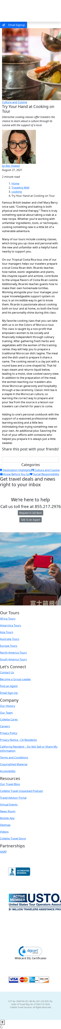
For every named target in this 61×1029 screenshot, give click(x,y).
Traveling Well (20, 187)
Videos (4, 832)
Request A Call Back (30, 512)
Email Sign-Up (9, 693)
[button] (30, 951)
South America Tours (13, 659)
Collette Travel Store (13, 838)
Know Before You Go (16, 474)
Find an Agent (9, 686)
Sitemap (5, 825)
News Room (7, 811)
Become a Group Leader (15, 679)
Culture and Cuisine (14, 102)
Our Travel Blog (10, 784)
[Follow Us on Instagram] (23, 607)
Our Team (6, 713)
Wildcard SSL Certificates (30, 958)
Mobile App (7, 818)
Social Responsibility (46, 474)
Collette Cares (9, 719)
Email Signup (16, 25)
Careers (5, 726)
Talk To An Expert (30, 519)
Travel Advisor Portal (13, 798)
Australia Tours (9, 639)
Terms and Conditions (14, 757)
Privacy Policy (8, 733)
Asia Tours (6, 632)
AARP (3, 852)
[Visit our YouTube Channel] (37, 607)
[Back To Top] (2, 1022)
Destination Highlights (17, 470)
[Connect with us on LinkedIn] (30, 607)
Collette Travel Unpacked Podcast (21, 791)
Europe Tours (8, 646)
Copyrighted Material (13, 764)
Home (15, 183)
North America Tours (13, 652)
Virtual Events (9, 804)
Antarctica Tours (10, 625)
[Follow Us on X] (26, 607)
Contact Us (7, 672)
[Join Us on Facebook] (20, 607)
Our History (7, 706)
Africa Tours (7, 619)
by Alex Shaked (11, 166)
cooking (17, 192)
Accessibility (7, 771)
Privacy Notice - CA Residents (18, 740)
